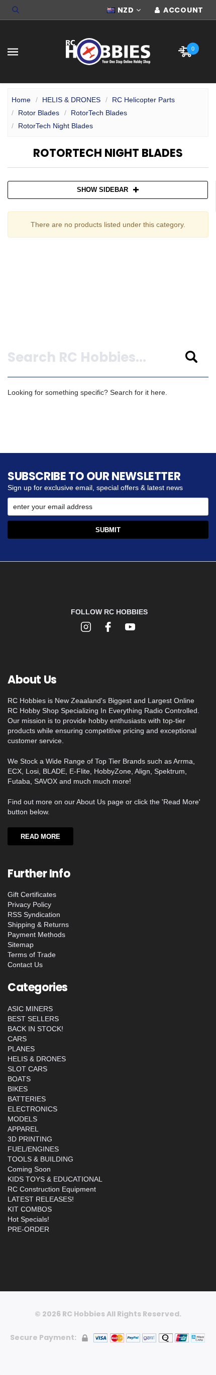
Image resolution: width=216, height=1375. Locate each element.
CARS (17, 1039)
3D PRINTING (30, 1139)
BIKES (18, 1089)
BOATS (19, 1079)
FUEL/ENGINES (33, 1149)
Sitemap (21, 945)
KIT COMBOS (30, 1209)
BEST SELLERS (33, 1019)
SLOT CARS (27, 1069)
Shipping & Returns (38, 925)
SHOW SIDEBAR (102, 189)
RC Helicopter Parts (143, 100)
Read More (40, 836)
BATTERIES (27, 1099)
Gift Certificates (32, 894)
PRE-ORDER (28, 1229)
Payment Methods (36, 935)
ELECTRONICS (32, 1109)
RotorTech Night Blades (55, 126)
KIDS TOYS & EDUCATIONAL (55, 1179)
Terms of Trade (32, 955)
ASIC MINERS (30, 1009)
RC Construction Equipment (52, 1189)
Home (21, 100)
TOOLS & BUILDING (40, 1159)
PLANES (21, 1049)
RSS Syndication (34, 914)
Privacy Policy (29, 904)
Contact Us (25, 965)
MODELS (22, 1119)
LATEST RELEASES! (41, 1199)
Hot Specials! (28, 1219)
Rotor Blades (38, 113)
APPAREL (23, 1129)
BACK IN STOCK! (35, 1029)
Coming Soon (29, 1169)
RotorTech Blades (99, 113)
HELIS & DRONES (71, 100)
